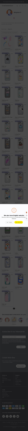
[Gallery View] (26, 212)
